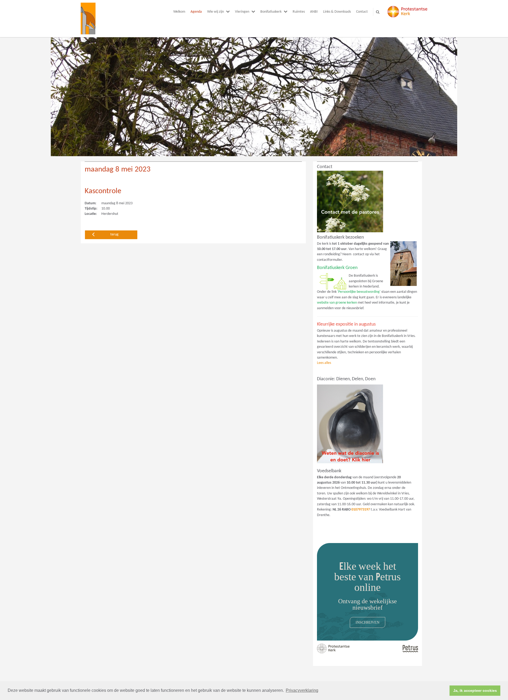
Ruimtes (299, 12)
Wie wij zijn (215, 12)
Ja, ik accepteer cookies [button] (475, 690)
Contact (362, 12)
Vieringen (242, 12)
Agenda (196, 12)
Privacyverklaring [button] (302, 690)
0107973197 (360, 510)
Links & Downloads (337, 12)
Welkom (179, 12)
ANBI (314, 12)
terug (114, 235)
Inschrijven (367, 622)
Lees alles (324, 363)
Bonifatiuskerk (271, 12)
